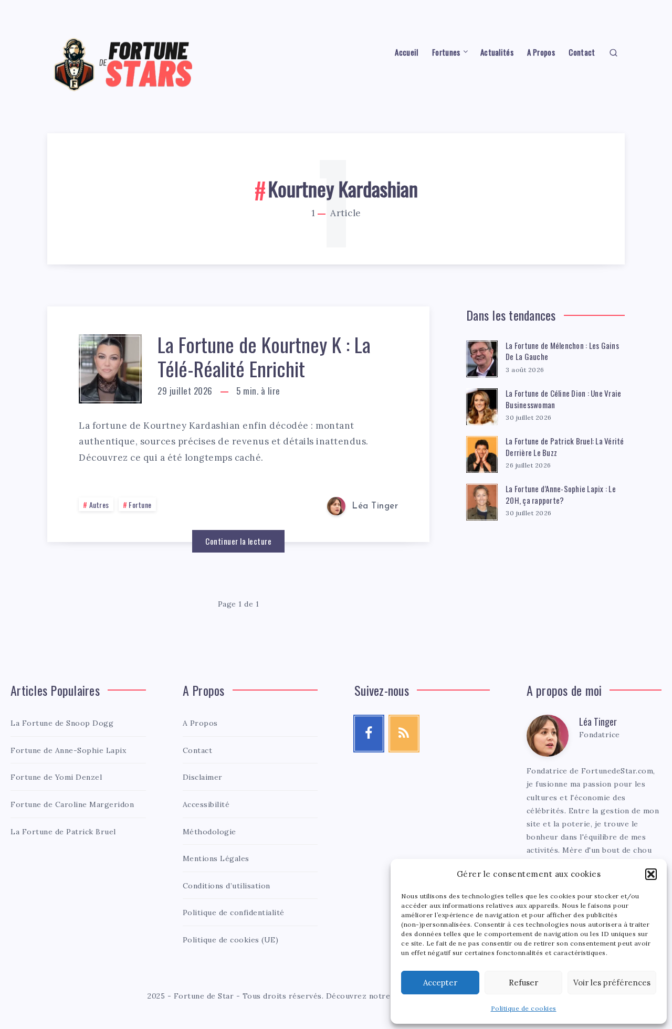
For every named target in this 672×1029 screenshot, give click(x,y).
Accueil (406, 52)
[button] (651, 874)
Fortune (140, 504)
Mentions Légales (216, 858)
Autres (99, 504)
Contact (582, 52)
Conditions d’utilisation (226, 885)
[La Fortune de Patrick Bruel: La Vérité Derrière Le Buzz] (482, 453)
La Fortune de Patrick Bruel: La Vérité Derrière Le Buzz (565, 446)
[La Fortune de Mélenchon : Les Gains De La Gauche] (482, 357)
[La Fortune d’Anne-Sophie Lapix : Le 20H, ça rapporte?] (482, 500)
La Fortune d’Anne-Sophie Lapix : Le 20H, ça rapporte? (561, 494)
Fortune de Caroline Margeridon (72, 804)
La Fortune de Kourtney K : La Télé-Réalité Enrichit (264, 356)
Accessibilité (206, 804)
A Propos (540, 52)
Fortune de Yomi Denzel (56, 777)
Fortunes (446, 52)
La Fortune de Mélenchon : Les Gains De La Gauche (562, 351)
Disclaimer (203, 777)
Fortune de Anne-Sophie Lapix (68, 750)
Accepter (440, 983)
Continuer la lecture (238, 541)
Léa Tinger (598, 721)
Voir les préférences (611, 983)
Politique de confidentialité (234, 912)
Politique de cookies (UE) (231, 940)
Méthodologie (209, 831)
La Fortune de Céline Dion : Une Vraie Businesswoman (563, 398)
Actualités (496, 52)
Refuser (523, 983)
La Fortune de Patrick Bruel (63, 831)
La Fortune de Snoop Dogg (61, 723)
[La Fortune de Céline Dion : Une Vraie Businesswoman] (482, 405)
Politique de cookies (523, 1008)
